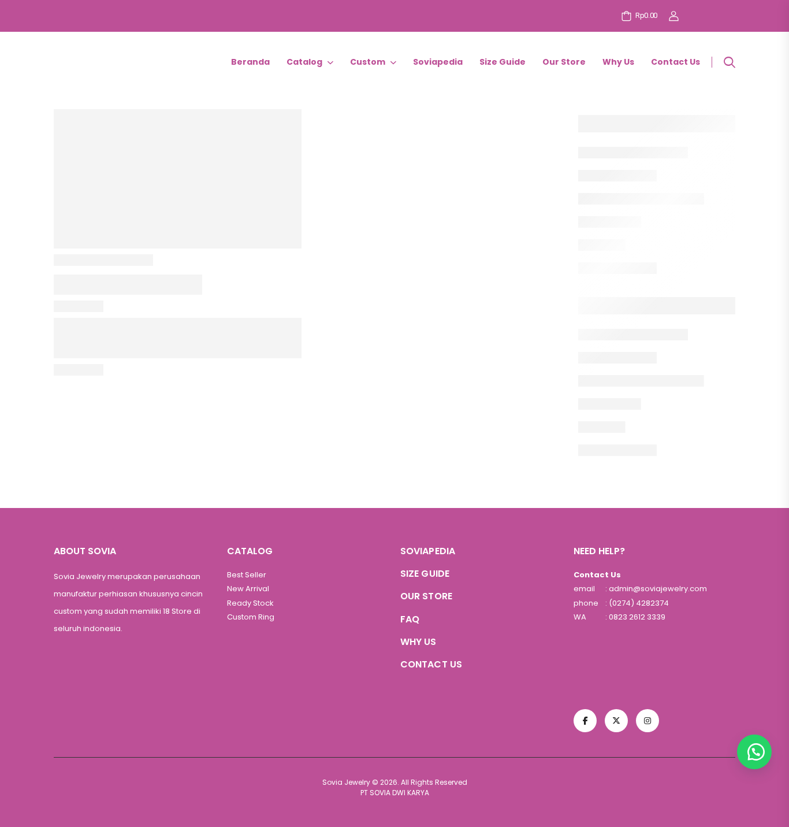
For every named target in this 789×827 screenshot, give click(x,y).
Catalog (304, 62)
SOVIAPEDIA (427, 551)
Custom (367, 62)
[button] (754, 752)
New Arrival (248, 588)
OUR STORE (426, 596)
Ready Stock (250, 603)
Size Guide (502, 62)
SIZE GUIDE (424, 573)
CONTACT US (431, 664)
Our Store (564, 62)
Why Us (618, 62)
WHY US (418, 641)
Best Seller (246, 574)
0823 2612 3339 (636, 616)
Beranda (250, 62)
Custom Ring (250, 616)
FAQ (409, 619)
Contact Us (675, 62)
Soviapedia (438, 62)
